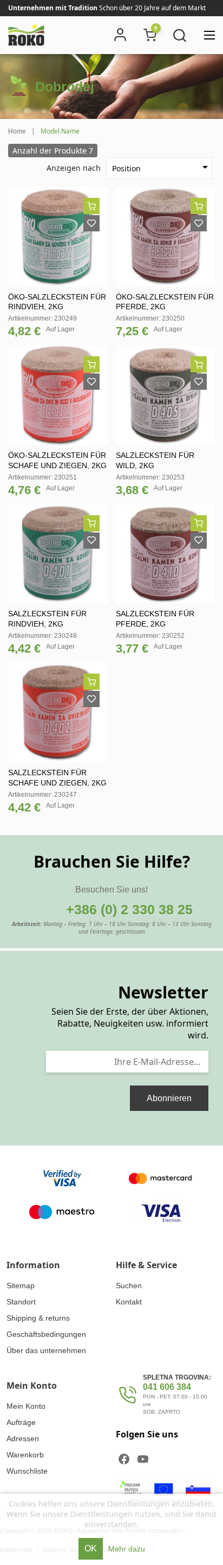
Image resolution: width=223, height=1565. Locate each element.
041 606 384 (167, 1386)
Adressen (22, 1438)
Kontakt (129, 1301)
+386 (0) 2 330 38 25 (129, 909)
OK (90, 1548)
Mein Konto (25, 1406)
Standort (21, 1301)
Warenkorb (25, 1454)
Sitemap (20, 1285)
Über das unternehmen (46, 1350)
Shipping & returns (38, 1318)
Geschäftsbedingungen (46, 1334)
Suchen (129, 1285)
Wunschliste (27, 1471)
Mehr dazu (126, 1548)
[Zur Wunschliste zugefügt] (91, 223)
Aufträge (21, 1422)
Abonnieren (169, 1098)
